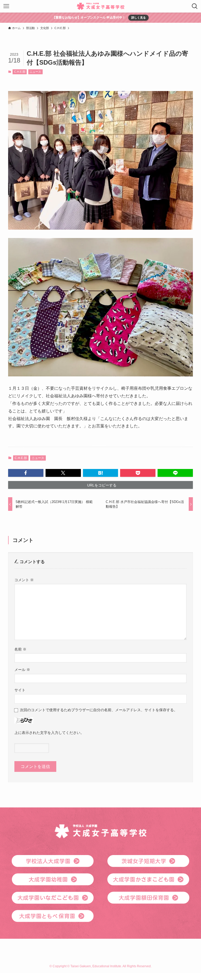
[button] (25, 473)
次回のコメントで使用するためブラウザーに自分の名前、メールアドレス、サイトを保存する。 (98, 710)
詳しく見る (138, 17)
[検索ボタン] (194, 6)
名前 (20, 649)
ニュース (35, 71)
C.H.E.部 (19, 71)
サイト (19, 690)
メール (22, 669)
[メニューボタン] (6, 6)
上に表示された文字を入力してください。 (49, 733)
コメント (24, 580)
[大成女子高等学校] (101, 6)
